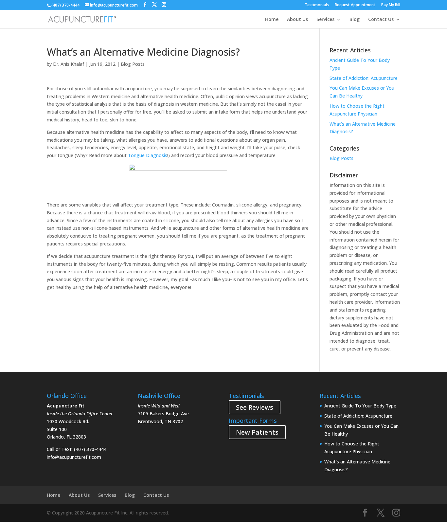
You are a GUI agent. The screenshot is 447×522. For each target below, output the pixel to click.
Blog (354, 19)
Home (271, 19)
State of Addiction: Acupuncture (364, 78)
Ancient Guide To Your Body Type (360, 406)
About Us (297, 19)
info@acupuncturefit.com (74, 457)
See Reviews (254, 407)
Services (325, 19)
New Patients (257, 432)
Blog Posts (133, 64)
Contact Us (381, 19)
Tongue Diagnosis (147, 155)
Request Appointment (355, 5)
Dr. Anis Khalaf (68, 64)
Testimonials (317, 5)
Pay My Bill (390, 5)
